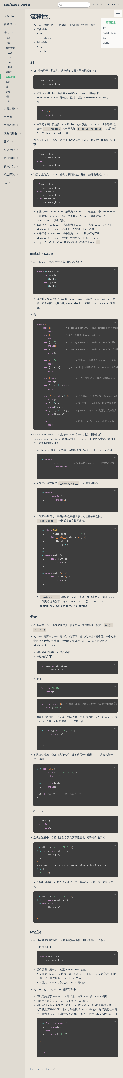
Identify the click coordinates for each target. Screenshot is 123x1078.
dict (10, 67)
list (10, 53)
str (9, 57)
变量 (8, 43)
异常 (8, 91)
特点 (8, 38)
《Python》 (11, 16)
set (9, 62)
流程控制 (10, 76)
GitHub (113, 4)
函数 (8, 81)
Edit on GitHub (40, 1068)
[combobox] (74, 5)
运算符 (9, 71)
